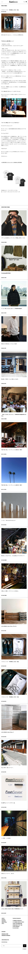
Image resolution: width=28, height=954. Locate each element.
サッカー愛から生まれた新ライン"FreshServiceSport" (11, 308)
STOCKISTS (3, 919)
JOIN (24, 945)
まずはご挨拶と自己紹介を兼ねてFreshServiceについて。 (12, 908)
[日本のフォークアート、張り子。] (14, 858)
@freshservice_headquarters (6, 935)
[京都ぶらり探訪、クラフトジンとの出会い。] (14, 576)
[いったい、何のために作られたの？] (14, 505)
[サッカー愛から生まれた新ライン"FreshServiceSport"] (14, 293)
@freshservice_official (5, 933)
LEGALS (3, 923)
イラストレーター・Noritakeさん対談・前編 (10, 697)
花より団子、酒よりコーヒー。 (7, 767)
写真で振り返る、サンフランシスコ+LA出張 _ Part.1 (11, 485)
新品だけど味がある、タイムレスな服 (9, 343)
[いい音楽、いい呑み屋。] (14, 823)
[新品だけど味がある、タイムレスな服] (14, 329)
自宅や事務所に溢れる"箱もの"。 (7, 732)
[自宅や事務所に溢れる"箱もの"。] (14, 717)
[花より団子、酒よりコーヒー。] (14, 752)
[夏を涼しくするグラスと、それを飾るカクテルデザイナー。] (14, 541)
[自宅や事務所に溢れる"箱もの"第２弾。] (14, 611)
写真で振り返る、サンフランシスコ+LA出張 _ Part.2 (11, 449)
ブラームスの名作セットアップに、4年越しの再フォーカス (13, 237)
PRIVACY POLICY (4, 922)
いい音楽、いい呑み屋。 (6, 838)
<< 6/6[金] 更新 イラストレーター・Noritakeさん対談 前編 (11, 162)
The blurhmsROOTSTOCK (5, 273)
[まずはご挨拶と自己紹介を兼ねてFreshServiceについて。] (14, 894)
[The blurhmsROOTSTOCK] (14, 258)
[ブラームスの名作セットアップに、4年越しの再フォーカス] (14, 223)
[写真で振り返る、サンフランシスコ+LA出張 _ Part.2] (14, 435)
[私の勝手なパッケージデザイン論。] (14, 788)
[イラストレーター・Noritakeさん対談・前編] (14, 682)
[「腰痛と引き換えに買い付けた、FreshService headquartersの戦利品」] (14, 399)
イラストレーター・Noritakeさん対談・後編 (10, 661)
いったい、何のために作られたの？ (8, 520)
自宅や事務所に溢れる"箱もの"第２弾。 (9, 626)
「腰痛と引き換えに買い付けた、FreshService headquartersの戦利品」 (13, 415)
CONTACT (3, 918)
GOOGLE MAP (20, 923)
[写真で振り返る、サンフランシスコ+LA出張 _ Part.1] (14, 470)
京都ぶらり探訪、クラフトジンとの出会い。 (10, 591)
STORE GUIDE (4, 920)
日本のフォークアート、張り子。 (8, 873)
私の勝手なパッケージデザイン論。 (8, 802)
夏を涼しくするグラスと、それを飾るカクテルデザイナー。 (13, 555)
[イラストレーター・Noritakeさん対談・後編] (14, 646)
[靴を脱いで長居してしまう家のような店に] (14, 364)
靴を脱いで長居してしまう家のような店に (9, 379)
